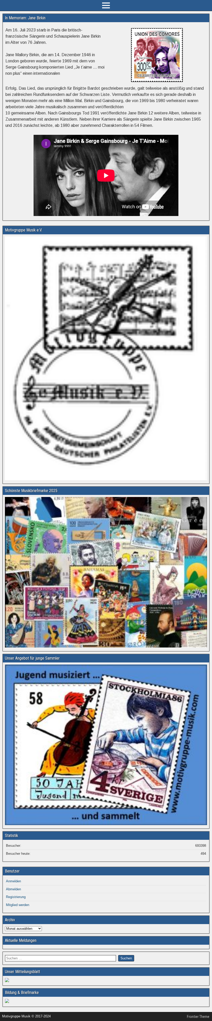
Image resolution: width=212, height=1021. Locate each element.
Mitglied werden (17, 905)
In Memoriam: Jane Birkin (25, 17)
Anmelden (13, 881)
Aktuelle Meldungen (20, 940)
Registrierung (16, 897)
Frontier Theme (198, 1016)
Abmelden (13, 889)
